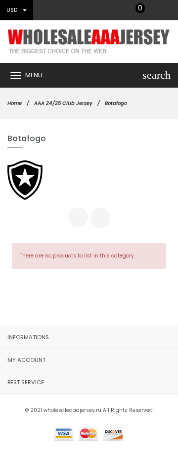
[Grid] (78, 217)
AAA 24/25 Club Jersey (63, 103)
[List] (100, 217)
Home (14, 103)
